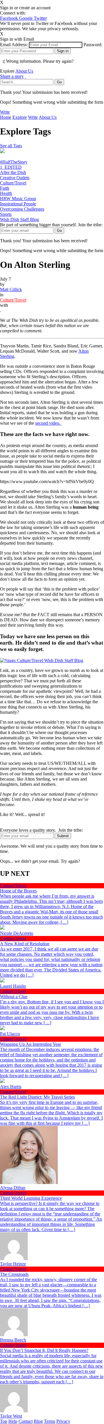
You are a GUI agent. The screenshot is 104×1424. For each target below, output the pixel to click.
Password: (92, 44)
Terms (49, 1421)
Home (5, 117)
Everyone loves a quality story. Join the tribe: (41, 830)
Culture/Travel (13, 182)
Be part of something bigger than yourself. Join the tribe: (51, 224)
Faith (4, 188)
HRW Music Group (18, 198)
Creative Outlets (14, 177)
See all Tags (11, 145)
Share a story (12, 76)
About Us (24, 71)
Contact (25, 1421)
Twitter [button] (40, 18)
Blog (38, 1421)
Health (6, 193)
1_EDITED (11, 167)
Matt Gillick (11, 289)
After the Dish (13, 172)
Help (12, 1421)
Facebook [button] (9, 18)
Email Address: (14, 44)
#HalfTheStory (13, 161)
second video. (48, 423)
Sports (6, 214)
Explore (19, 117)
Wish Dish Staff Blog (19, 219)
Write (5, 112)
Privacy (63, 1421)
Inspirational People (18, 203)
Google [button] (26, 18)
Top (3, 1421)
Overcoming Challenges (22, 209)
